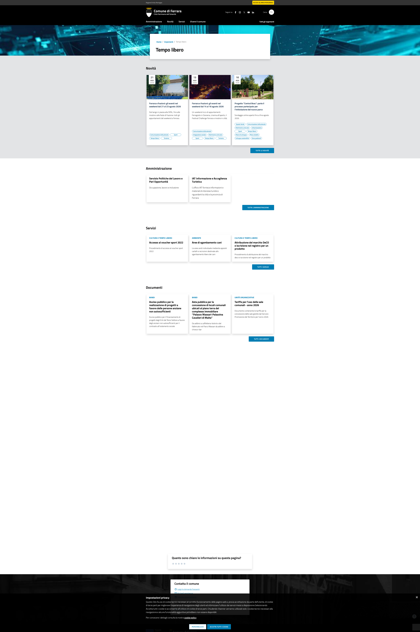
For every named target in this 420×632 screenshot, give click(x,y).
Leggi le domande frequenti (188, 589)
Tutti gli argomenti (266, 21)
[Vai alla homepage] (150, 12)
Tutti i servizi (263, 267)
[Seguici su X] (243, 12)
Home (158, 41)
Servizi (182, 21)
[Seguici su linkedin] (252, 12)
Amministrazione (154, 21)
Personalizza (198, 626)
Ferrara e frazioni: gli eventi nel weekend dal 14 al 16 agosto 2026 (208, 105)
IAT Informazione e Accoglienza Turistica (209, 180)
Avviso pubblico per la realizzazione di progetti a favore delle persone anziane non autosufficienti (165, 306)
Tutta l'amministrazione (258, 207)
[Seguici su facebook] (234, 12)
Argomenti (168, 41)
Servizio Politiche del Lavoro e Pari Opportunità (166, 180)
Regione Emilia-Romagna (154, 2)
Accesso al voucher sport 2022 (166, 242)
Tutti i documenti (261, 339)
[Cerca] (271, 12)
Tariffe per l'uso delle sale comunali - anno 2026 (249, 303)
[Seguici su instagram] (239, 12)
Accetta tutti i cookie (219, 626)
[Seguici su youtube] (248, 12)
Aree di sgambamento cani (207, 242)
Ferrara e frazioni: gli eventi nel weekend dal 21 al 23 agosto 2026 (165, 105)
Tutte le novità (262, 150)
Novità (170, 21)
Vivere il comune (198, 21)
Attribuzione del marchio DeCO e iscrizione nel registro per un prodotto (252, 245)
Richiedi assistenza (185, 593)
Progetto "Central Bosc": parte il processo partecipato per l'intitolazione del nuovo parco (249, 106)
